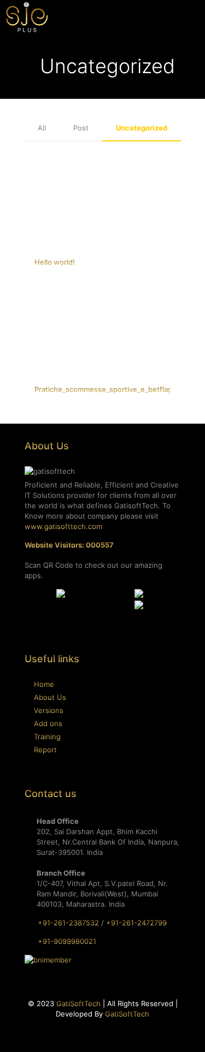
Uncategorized (141, 127)
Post (81, 127)
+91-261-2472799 (136, 922)
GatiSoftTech (78, 1003)
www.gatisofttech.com (63, 526)
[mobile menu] (190, 16)
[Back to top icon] (182, 1029)
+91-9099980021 (67, 941)
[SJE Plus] (27, 16)
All (42, 127)
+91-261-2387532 (68, 922)
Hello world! (54, 262)
